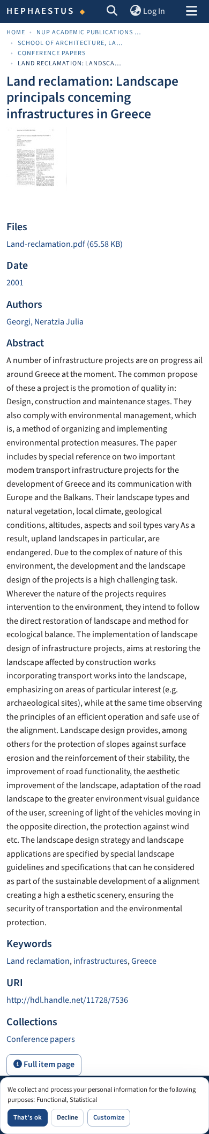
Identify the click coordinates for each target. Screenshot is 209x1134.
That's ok (27, 1117)
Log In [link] (154, 11)
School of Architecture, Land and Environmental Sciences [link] (71, 43)
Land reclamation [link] (38, 961)
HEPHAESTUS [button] (40, 11)
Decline (67, 1117)
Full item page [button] (48, 1064)
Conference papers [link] (52, 53)
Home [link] (15, 32)
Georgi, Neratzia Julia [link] (45, 322)
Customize (108, 1117)
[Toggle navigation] (191, 11)
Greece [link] (143, 961)
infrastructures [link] (100, 961)
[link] (104, 245)
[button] (112, 12)
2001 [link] (15, 283)
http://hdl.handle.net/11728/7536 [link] (67, 1000)
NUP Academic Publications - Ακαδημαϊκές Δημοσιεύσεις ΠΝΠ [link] (90, 32)
